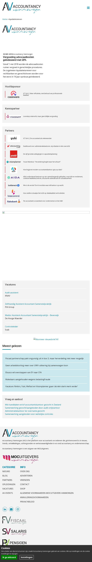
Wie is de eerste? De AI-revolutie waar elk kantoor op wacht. (43, 177)
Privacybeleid (27, 501)
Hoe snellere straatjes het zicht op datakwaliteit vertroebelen (44, 185)
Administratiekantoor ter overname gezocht (25, 411)
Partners (7, 480)
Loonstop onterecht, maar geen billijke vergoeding (40, 116)
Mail (11, 509)
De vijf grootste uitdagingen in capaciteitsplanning (40, 146)
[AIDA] (13, 170)
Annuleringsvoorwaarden (34, 497)
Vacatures (7, 488)
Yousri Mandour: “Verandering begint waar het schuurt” (41, 154)
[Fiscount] (13, 116)
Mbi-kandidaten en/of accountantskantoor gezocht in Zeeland (33, 404)
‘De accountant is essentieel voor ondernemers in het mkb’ (43, 193)
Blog (5, 475)
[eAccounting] (13, 138)
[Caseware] (14, 94)
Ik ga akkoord (9, 557)
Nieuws (6, 471)
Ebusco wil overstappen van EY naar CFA (23, 372)
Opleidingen (8, 484)
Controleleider (11, 326)
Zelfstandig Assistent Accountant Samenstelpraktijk (28, 304)
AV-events (7, 493)
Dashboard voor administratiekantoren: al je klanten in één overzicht (46, 138)
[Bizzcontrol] (14, 185)
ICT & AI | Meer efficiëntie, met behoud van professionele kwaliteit (42, 94)
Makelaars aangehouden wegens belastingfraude (27, 379)
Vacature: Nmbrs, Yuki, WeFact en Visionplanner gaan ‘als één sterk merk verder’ (41, 386)
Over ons (25, 471)
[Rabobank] (13, 193)
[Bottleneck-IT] (13, 177)
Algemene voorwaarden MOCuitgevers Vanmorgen (47, 493)
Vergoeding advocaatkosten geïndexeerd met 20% (18, 58)
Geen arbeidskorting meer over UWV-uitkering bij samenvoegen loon (36, 365)
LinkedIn (5, 509)
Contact (24, 484)
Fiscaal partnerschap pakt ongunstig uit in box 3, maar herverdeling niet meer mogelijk (44, 358)
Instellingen (26, 557)
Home (4, 19)
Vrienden (25, 480)
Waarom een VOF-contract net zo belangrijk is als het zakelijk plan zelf (46, 201)
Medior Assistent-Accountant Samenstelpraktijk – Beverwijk (32, 315)
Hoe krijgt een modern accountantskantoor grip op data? (42, 162)
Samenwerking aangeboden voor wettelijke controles (29, 414)
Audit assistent (11, 292)
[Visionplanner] (13, 154)
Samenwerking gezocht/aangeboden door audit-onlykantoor (32, 407)
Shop (22, 488)
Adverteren (26, 475)
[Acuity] (13, 162)
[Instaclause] (13, 201)
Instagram (17, 509)
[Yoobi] (13, 146)
